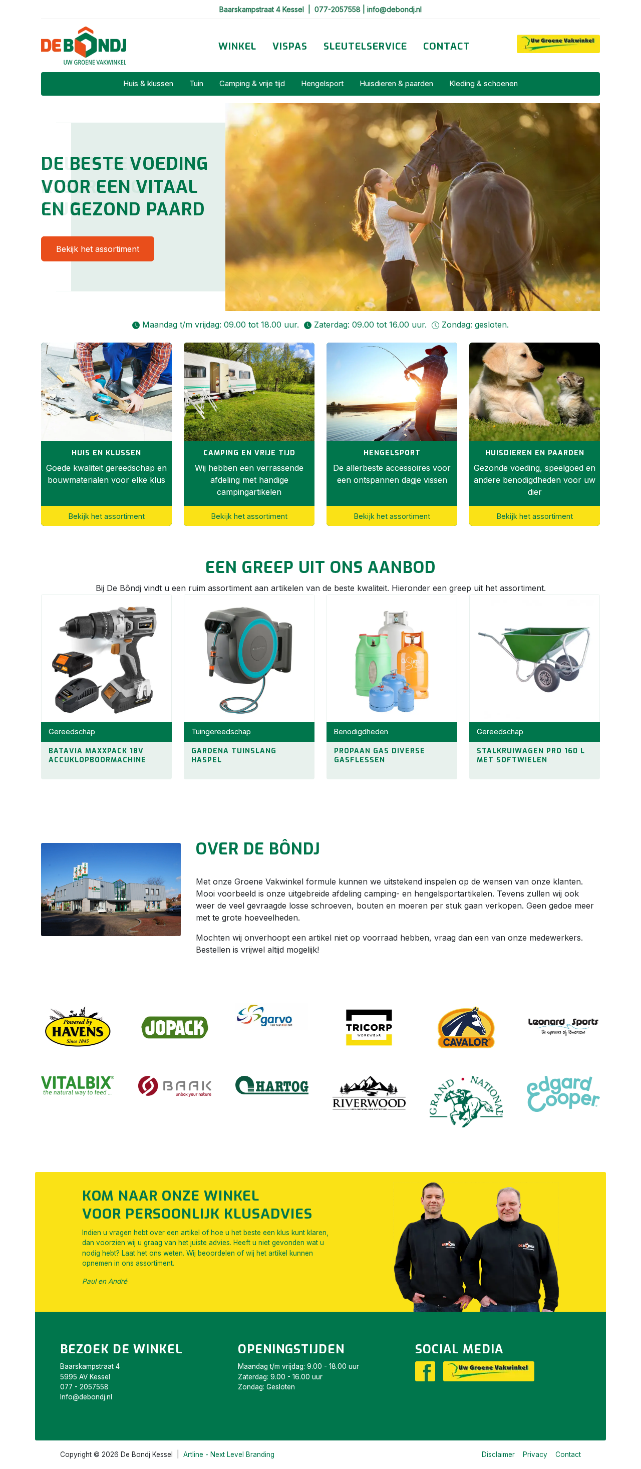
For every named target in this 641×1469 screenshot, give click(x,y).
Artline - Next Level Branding (228, 1454)
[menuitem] (237, 47)
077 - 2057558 (84, 1387)
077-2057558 (338, 9)
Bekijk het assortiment (97, 248)
